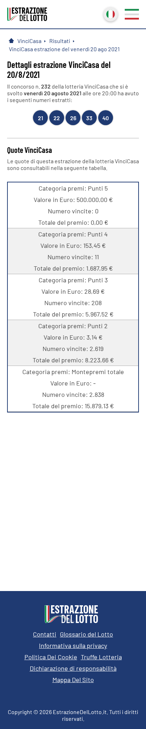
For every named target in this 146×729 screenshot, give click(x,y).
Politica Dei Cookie (50, 657)
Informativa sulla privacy (73, 645)
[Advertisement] (73, 496)
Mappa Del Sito (73, 679)
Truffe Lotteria (101, 657)
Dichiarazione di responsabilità (73, 668)
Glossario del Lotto (86, 634)
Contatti (44, 634)
